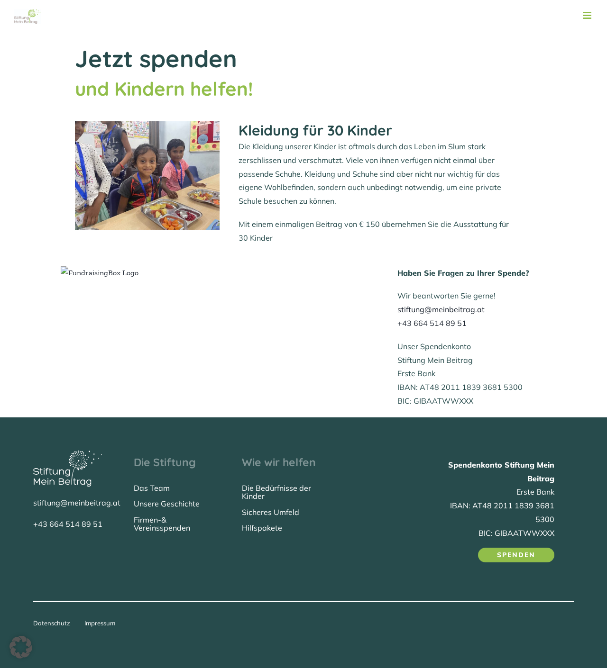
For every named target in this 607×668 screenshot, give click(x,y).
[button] (21, 647)
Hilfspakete (262, 528)
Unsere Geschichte (167, 503)
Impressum (99, 623)
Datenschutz (51, 623)
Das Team (152, 488)
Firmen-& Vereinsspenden (162, 524)
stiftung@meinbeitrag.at (441, 309)
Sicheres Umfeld (270, 512)
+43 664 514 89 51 (432, 323)
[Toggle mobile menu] (588, 15)
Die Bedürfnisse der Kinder (276, 492)
